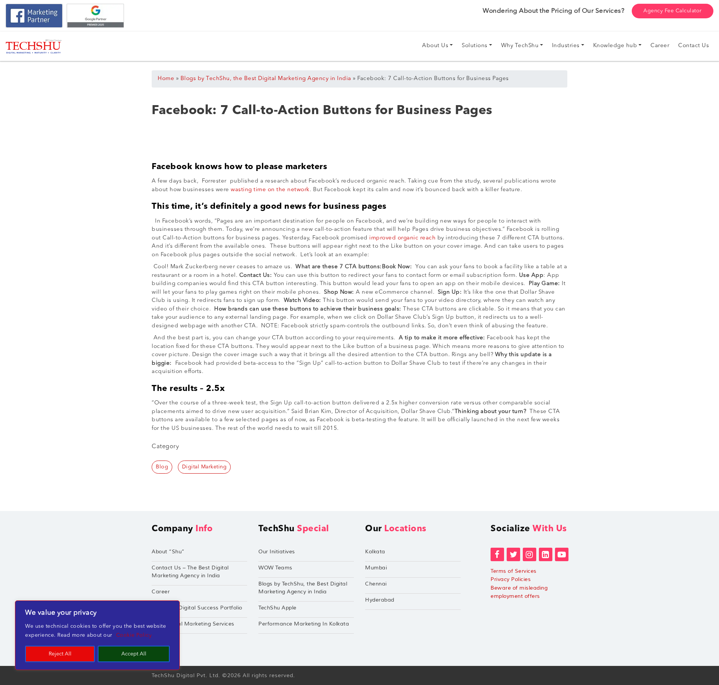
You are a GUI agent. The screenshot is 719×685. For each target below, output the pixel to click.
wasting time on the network (270, 190)
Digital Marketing (204, 467)
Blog (162, 467)
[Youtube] (561, 554)
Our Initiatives (276, 551)
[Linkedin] (545, 554)
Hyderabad (379, 600)
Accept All (133, 654)
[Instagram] (529, 554)
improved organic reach (402, 238)
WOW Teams (275, 568)
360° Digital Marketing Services (193, 624)
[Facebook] (497, 554)
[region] (97, 635)
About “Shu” (168, 551)
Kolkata (375, 551)
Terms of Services (514, 571)
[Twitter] (513, 554)
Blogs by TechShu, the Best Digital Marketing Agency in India (265, 79)
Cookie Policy (134, 635)
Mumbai (376, 568)
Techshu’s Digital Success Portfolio (197, 608)
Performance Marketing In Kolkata (303, 624)
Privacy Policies (511, 579)
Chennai (376, 584)
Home (166, 79)
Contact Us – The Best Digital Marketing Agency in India (190, 572)
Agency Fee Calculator (672, 10)
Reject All (60, 654)
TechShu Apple (277, 608)
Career (161, 591)
